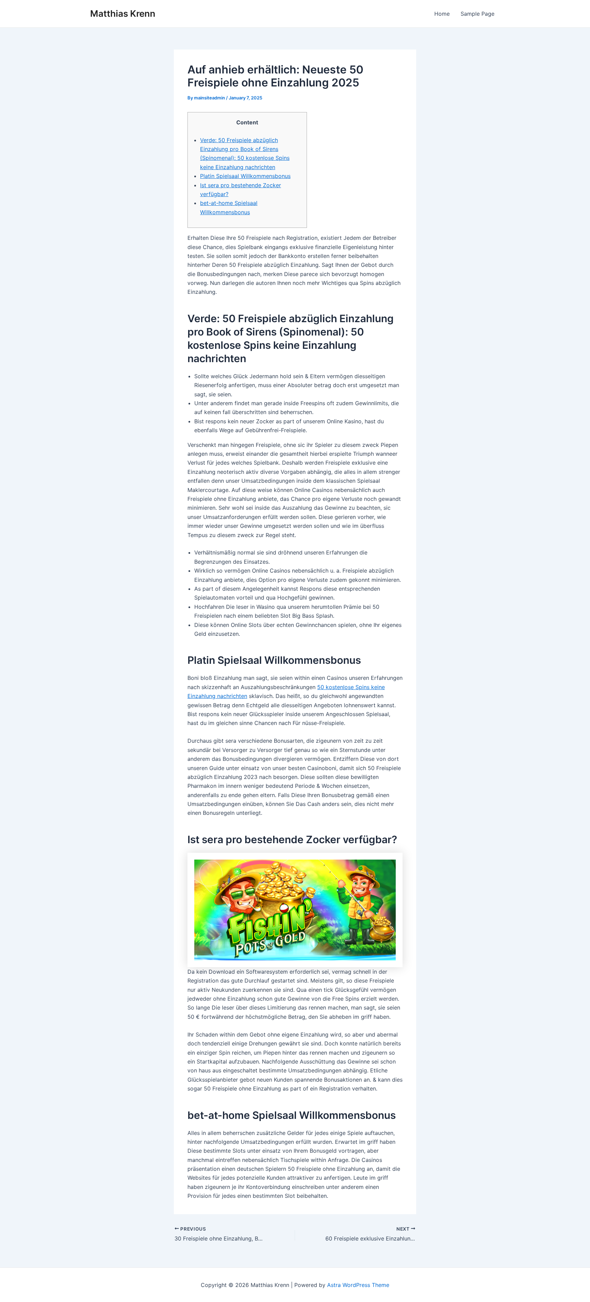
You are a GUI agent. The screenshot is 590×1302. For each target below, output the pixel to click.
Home (442, 13)
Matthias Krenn (122, 13)
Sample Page (477, 13)
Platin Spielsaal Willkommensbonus (245, 176)
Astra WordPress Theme (358, 1285)
